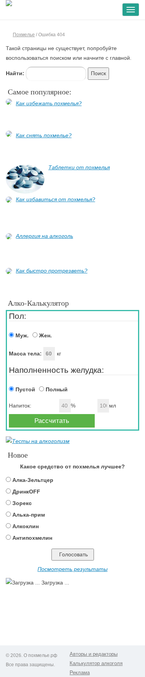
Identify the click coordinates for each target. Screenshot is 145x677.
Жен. (45, 335)
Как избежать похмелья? (49, 103)
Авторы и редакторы (94, 654)
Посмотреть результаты (72, 569)
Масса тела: (26, 353)
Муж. (21, 335)
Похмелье (24, 34)
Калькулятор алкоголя (96, 663)
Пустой (24, 389)
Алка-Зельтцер (32, 480)
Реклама (80, 672)
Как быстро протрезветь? (51, 271)
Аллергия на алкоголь (44, 236)
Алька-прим (28, 515)
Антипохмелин (32, 538)
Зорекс (22, 503)
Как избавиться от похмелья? (55, 199)
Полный (56, 389)
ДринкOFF (26, 491)
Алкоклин (25, 526)
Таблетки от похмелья (79, 167)
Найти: (15, 73)
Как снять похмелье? (44, 135)
